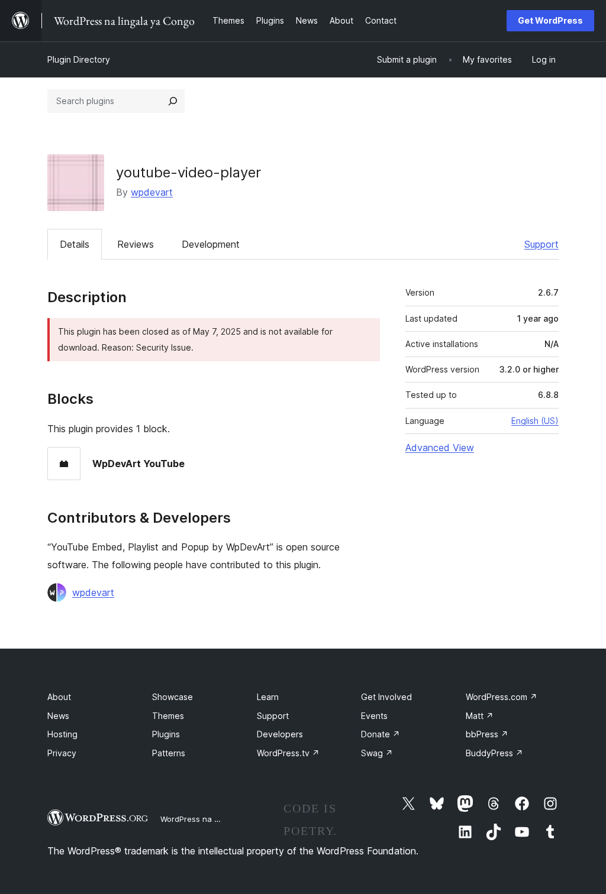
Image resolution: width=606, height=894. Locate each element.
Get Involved (386, 697)
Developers (280, 734)
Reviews (135, 244)
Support (541, 244)
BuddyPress (494, 753)
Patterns (168, 753)
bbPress (487, 734)
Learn (268, 697)
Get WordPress (550, 20)
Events (374, 716)
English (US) (535, 421)
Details (74, 244)
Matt (480, 716)
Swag (377, 753)
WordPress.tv (288, 753)
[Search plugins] (173, 101)
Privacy (61, 753)
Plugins (166, 734)
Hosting (62, 734)
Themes (168, 716)
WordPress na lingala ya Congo (218, 819)
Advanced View (439, 448)
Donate (380, 734)
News (58, 716)
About (59, 697)
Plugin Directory (78, 59)
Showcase (172, 697)
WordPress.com (501, 697)
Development (211, 244)
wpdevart (152, 192)
